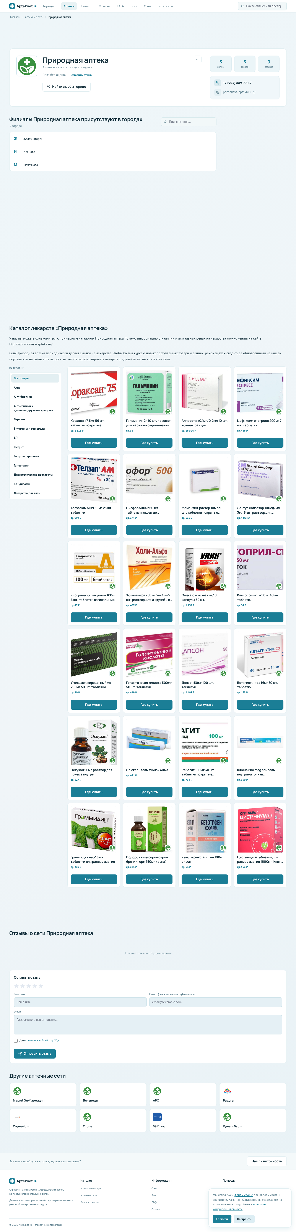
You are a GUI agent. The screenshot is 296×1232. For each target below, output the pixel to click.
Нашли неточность (267, 1161)
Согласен (222, 1219)
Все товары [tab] (21, 378)
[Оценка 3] (28, 986)
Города (48, 6)
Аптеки (69, 6)
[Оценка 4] (34, 986)
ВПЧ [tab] (16, 438)
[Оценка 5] (40, 986)
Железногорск (32, 139)
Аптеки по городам (90, 1188)
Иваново (29, 152)
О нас (148, 6)
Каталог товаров (89, 1202)
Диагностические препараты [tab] (33, 475)
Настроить (244, 1219)
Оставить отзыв (81, 75)
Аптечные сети (34, 17)
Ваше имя (19, 994)
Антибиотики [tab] (23, 397)
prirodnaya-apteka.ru (237, 92)
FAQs (120, 6)
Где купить (93, 442)
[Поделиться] (198, 59)
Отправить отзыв (37, 1053)
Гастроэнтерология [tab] (26, 456)
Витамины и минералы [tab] (29, 428)
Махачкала (30, 165)
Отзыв (17, 1011)
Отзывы (105, 6)
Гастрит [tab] (19, 447)
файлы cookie (243, 1195)
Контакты (166, 6)
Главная (15, 17)
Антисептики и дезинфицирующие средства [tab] (33, 408)
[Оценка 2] (22, 986)
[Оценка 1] (16, 986)
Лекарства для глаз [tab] (27, 493)
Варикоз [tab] (19, 419)
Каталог (87, 6)
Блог (134, 6)
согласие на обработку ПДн (42, 1040)
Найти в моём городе (69, 86)
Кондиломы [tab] (22, 484)
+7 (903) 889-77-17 (237, 83)
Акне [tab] (17, 387)
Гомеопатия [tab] (21, 465)
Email (172, 994)
